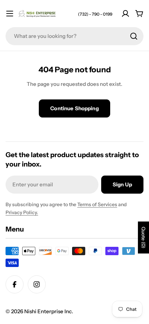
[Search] (134, 36)
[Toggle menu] (10, 13)
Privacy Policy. (22, 212)
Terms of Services (97, 204)
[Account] (125, 13)
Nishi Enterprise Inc (48, 311)
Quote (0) (143, 237)
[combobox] (74, 36)
